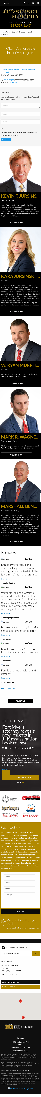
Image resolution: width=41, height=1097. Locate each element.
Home (3, 32)
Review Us (20, 701)
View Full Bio (16, 223)
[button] (20, 1001)
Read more (5, 579)
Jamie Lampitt (8, 80)
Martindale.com (24, 1070)
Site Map (19, 1067)
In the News (13, 82)
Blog (8, 32)
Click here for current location (16, 947)
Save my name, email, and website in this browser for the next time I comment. (20, 134)
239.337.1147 (20, 25)
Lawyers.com (14, 1070)
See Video (6, 769)
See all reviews (8, 688)
